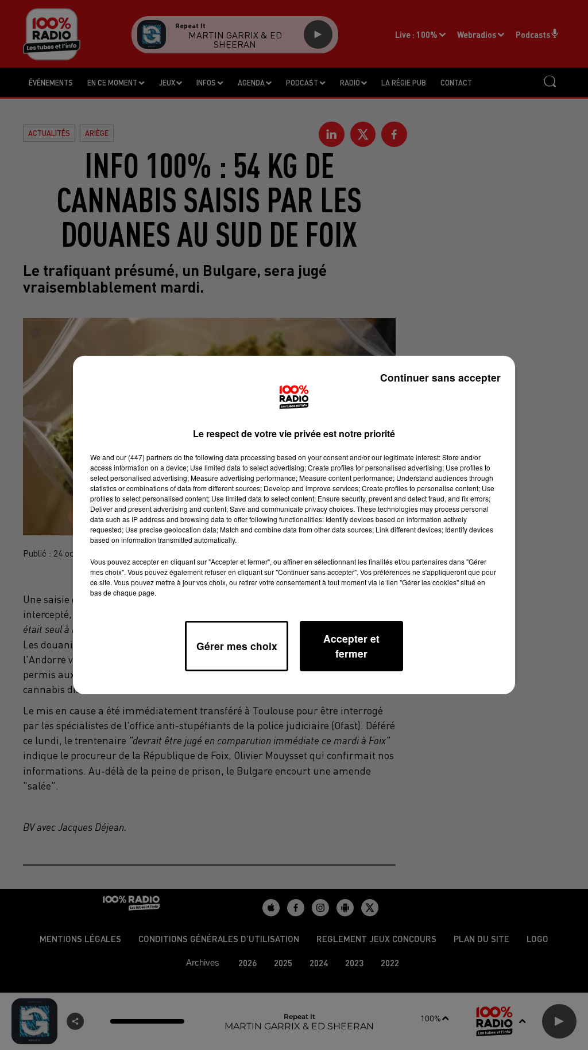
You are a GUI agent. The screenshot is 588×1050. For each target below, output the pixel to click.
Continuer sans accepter (440, 377)
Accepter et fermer (351, 645)
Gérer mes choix (236, 646)
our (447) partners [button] (144, 457)
